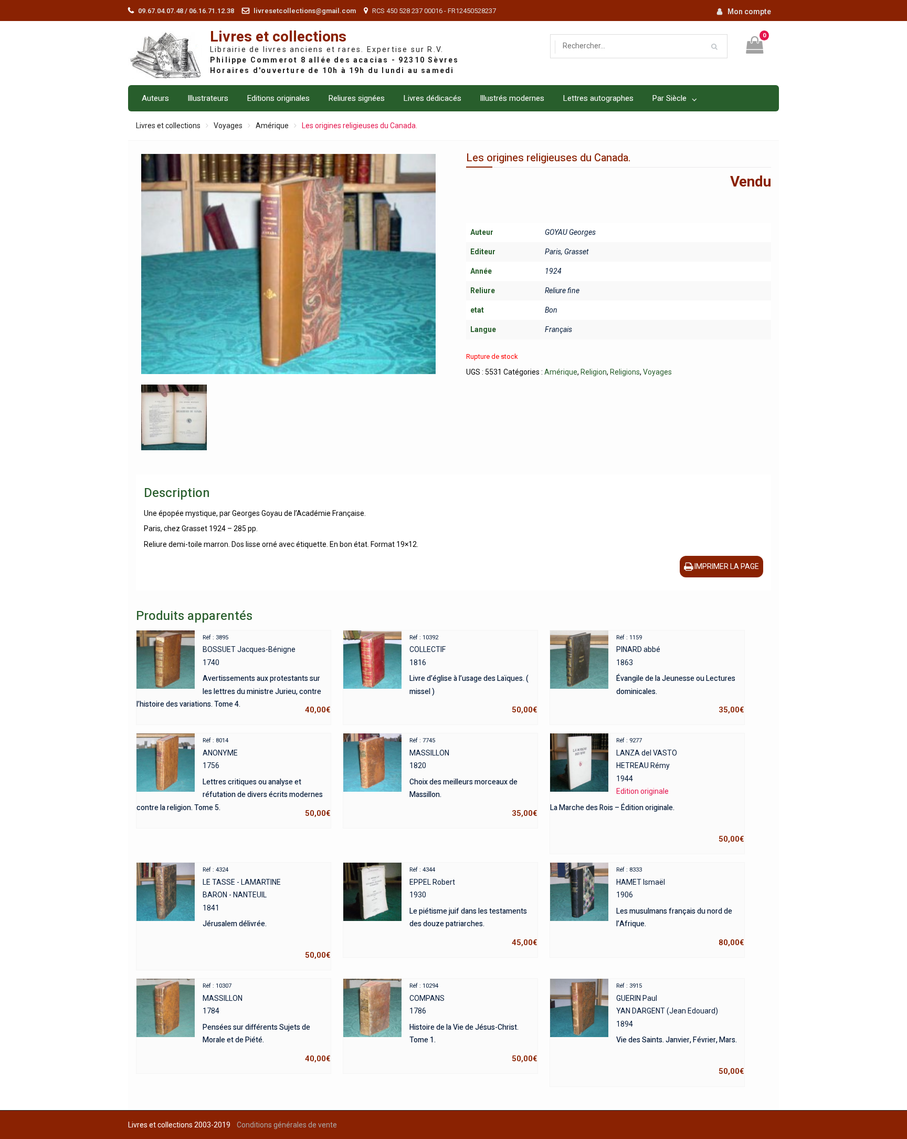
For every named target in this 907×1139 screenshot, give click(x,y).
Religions (625, 372)
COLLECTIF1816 (473, 674)
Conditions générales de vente (287, 1125)
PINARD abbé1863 (680, 674)
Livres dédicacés (432, 98)
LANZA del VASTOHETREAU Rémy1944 (647, 790)
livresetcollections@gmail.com (305, 11)
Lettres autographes (598, 98)
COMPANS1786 (473, 1022)
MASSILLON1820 (473, 777)
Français (558, 329)
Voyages (228, 125)
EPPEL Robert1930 (473, 906)
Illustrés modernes (512, 98)
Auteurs (155, 98)
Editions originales (278, 98)
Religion (594, 372)
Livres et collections (278, 37)
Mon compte (749, 11)
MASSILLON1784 (267, 1022)
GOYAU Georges (570, 232)
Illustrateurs (207, 98)
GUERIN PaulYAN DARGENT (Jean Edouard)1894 (680, 1029)
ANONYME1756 (233, 777)
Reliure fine (562, 290)
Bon (551, 310)
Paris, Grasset (566, 251)
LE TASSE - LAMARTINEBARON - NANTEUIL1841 (267, 913)
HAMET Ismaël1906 (680, 906)
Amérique (272, 125)
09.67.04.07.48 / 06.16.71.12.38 (186, 11)
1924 (553, 271)
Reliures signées (356, 98)
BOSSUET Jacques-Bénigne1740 (233, 674)
